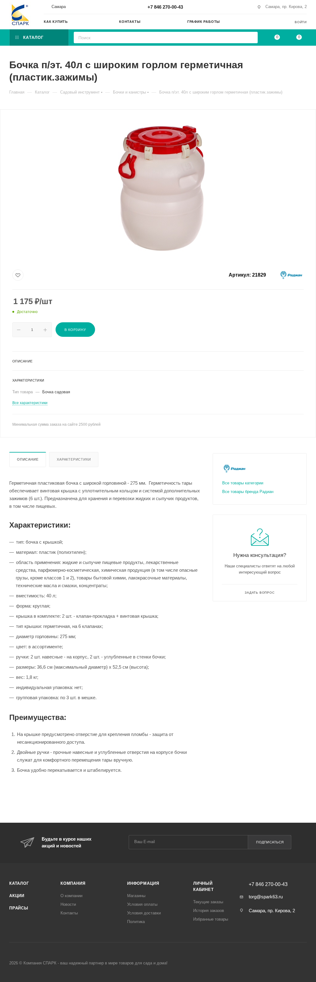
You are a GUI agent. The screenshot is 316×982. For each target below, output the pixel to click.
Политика (136, 921)
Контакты (69, 913)
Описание (27, 459)
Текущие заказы (208, 902)
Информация (143, 883)
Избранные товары (210, 919)
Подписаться (270, 842)
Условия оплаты (142, 904)
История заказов (208, 910)
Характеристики (74, 459)
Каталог (19, 883)
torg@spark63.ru (266, 896)
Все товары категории (242, 483)
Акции (16, 895)
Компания (72, 883)
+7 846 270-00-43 (165, 7)
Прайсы (18, 908)
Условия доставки (144, 913)
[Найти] (251, 37)
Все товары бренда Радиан (247, 491)
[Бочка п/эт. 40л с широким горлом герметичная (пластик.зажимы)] (158, 187)
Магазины (136, 895)
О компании (71, 895)
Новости (68, 904)
